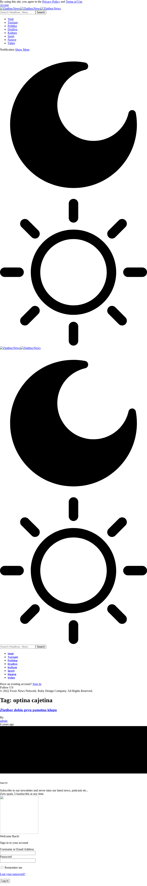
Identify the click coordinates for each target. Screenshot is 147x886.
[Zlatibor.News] (30, 8)
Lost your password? (12, 874)
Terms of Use (74, 1)
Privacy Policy (51, 1)
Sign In (37, 684)
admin (3, 720)
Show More (22, 49)
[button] (4, 5)
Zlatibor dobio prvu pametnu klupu (28, 710)
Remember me (13, 867)
